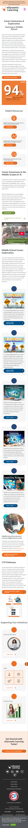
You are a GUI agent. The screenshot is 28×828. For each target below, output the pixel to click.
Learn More (7, 212)
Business (19, 550)
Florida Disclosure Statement (14, 789)
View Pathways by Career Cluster (11, 592)
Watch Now (9, 163)
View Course (10, 417)
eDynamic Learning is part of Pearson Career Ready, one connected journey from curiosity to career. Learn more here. (14, 3)
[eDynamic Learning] (11, 9)
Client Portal (14, 781)
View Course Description (10, 323)
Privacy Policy (14, 784)
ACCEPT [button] (13, 824)
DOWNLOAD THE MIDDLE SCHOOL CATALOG (11, 555)
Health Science (11, 550)
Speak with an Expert (10, 77)
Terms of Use (14, 786)
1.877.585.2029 (15, 807)
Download (9, 127)
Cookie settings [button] (5, 824)
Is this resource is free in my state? (12, 218)
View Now (9, 145)
